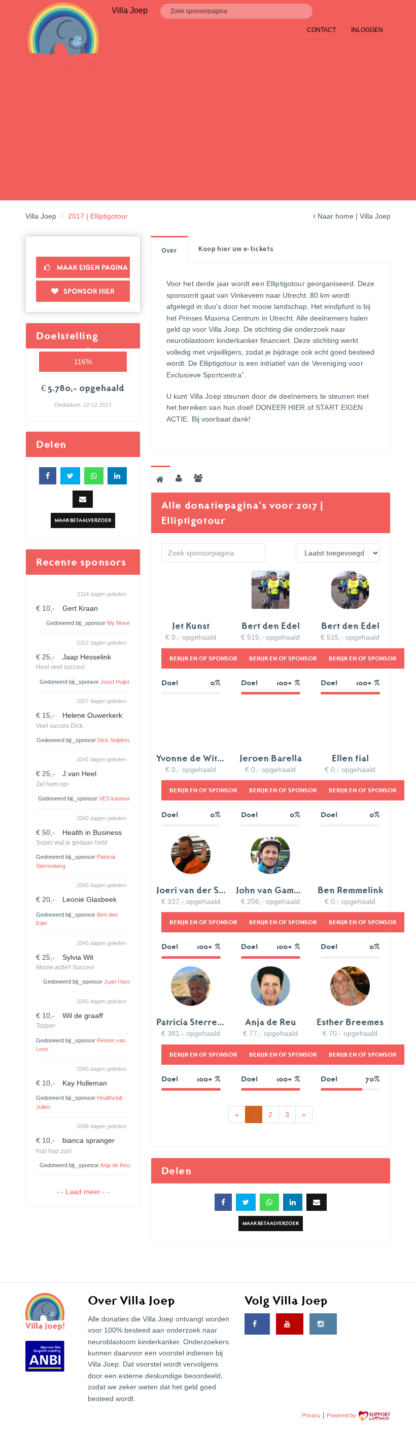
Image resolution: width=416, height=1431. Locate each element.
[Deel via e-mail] (83, 499)
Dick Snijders (113, 740)
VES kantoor (114, 798)
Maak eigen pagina (91, 267)
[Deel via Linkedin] (117, 475)
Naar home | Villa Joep (353, 216)
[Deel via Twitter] (70, 475)
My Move (118, 623)
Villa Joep (40, 216)
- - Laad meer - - (83, 1192)
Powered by (342, 1415)
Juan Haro (117, 982)
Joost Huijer (115, 682)
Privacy (311, 1415)
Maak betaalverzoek (83, 520)
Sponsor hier (89, 291)
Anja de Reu (115, 1165)
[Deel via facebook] (47, 475)
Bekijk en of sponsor (203, 658)
